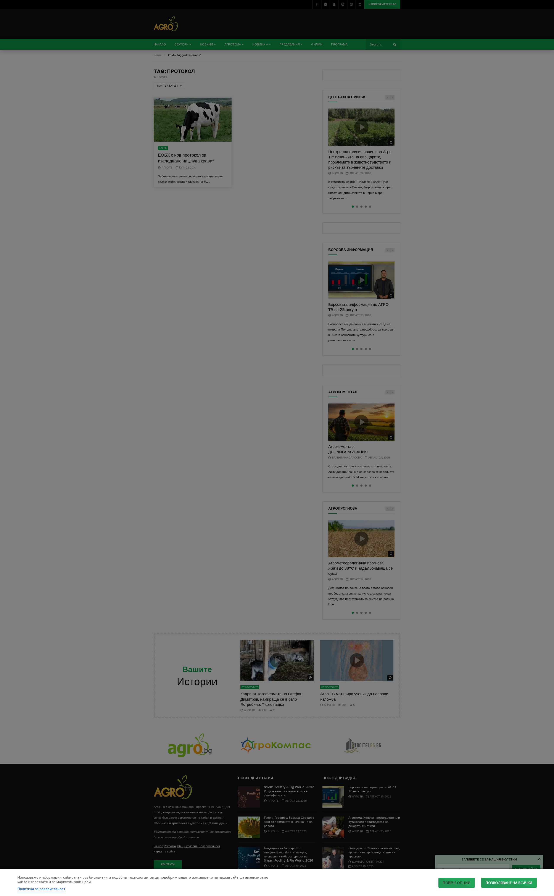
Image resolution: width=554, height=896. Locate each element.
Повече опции (456, 882)
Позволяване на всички (509, 882)
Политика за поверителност (41, 888)
